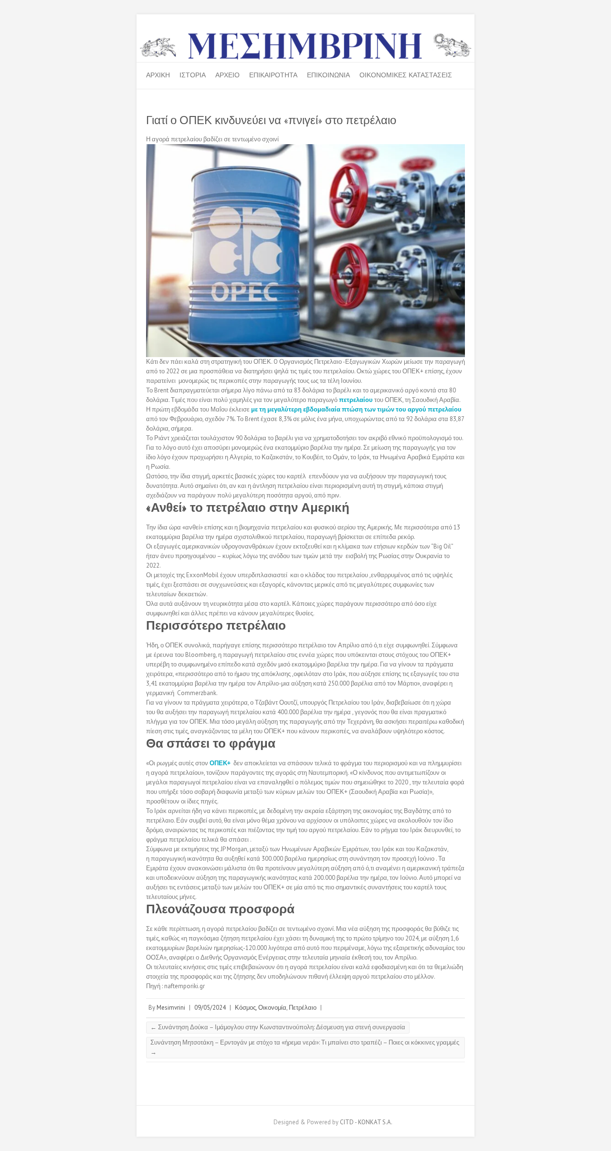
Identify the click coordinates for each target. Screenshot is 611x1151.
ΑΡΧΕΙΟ (227, 75)
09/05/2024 (210, 1007)
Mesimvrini (171, 1007)
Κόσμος (245, 1007)
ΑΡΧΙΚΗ (158, 75)
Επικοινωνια (328, 75)
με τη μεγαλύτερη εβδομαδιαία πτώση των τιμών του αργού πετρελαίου (356, 409)
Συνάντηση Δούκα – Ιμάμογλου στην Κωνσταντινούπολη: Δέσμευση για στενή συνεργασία (277, 1027)
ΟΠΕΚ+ (219, 763)
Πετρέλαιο (302, 1007)
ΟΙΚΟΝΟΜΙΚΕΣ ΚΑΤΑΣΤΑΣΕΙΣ (405, 75)
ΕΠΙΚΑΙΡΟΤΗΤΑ (273, 75)
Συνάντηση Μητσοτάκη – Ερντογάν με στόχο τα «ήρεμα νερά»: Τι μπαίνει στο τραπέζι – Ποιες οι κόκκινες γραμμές (304, 1047)
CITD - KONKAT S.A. (366, 1122)
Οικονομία (272, 1007)
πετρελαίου (356, 400)
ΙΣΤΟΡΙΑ (192, 75)
